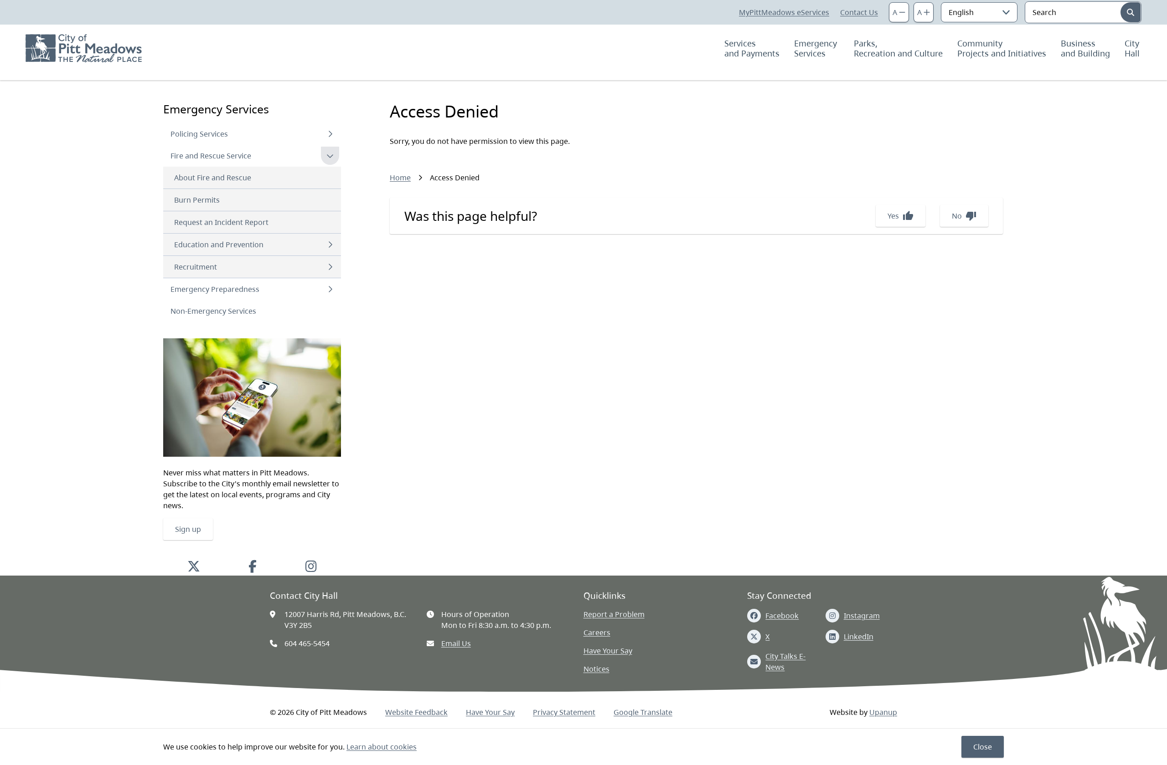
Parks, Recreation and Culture (898, 48)
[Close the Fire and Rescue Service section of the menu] (330, 156)
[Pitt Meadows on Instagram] (311, 566)
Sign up (188, 529)
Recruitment (195, 267)
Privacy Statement (564, 712)
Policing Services (199, 134)
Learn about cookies (381, 747)
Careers (597, 632)
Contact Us (859, 12)
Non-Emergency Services (213, 311)
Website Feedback (416, 712)
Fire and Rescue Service (210, 156)
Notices (596, 669)
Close (982, 747)
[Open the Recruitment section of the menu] (330, 267)
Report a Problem (614, 614)
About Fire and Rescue (212, 178)
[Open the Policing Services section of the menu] (330, 134)
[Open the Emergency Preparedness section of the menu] (330, 289)
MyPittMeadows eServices (784, 12)
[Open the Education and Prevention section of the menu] (330, 244)
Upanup (883, 712)
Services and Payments (752, 48)
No (964, 215)
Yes (901, 215)
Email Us (456, 643)
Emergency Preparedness (214, 289)
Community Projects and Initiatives (1001, 48)
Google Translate (643, 712)
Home (400, 178)
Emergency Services (816, 48)
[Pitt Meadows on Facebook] (252, 566)
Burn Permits (197, 200)
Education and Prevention (218, 245)
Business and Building (1085, 48)
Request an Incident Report (221, 222)
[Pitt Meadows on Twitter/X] (193, 566)
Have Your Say (608, 651)
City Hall (1133, 48)
